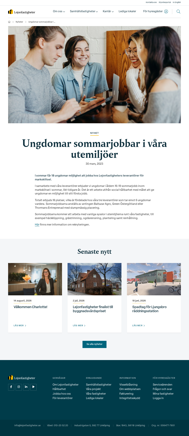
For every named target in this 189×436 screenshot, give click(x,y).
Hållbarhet (59, 389)
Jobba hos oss (62, 394)
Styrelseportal (165, 2)
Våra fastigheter (96, 394)
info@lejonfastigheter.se (27, 426)
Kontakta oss (151, 2)
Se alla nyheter (94, 344)
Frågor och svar (162, 389)
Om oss (57, 11)
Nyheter (19, 22)
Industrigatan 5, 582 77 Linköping (92, 426)
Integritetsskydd (129, 398)
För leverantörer (63, 398)
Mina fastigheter (163, 394)
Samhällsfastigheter (82, 11)
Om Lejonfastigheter (65, 385)
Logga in (158, 398)
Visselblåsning (128, 385)
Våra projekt (93, 389)
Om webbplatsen (130, 389)
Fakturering (126, 394)
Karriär (107, 11)
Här (37, 224)
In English (177, 2)
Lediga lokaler (127, 11)
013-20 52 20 (61, 426)
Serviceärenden (162, 385)
